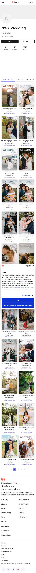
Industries (22, 517)
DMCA (3, 555)
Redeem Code (6, 535)
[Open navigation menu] (3, 2)
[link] (30, 2)
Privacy (3, 546)
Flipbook (21, 513)
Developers (5, 531)
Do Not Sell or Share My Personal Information (15, 563)
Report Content (6, 552)
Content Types (23, 504)
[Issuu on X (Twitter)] (13, 569)
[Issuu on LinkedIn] (8, 569)
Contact (4, 521)
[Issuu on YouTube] (23, 569)
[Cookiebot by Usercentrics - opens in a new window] (26, 266)
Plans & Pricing (6, 513)
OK (18, 300)
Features (21, 508)
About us (4, 504)
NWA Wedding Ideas (10, 113)
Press (3, 517)
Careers (3, 508)
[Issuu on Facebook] (3, 569)
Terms (3, 543)
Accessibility (5, 560)
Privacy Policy (19, 287)
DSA (2, 557)
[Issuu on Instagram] (18, 569)
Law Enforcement (7, 549)
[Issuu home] (16, 2)
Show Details (26, 295)
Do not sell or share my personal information (18, 305)
